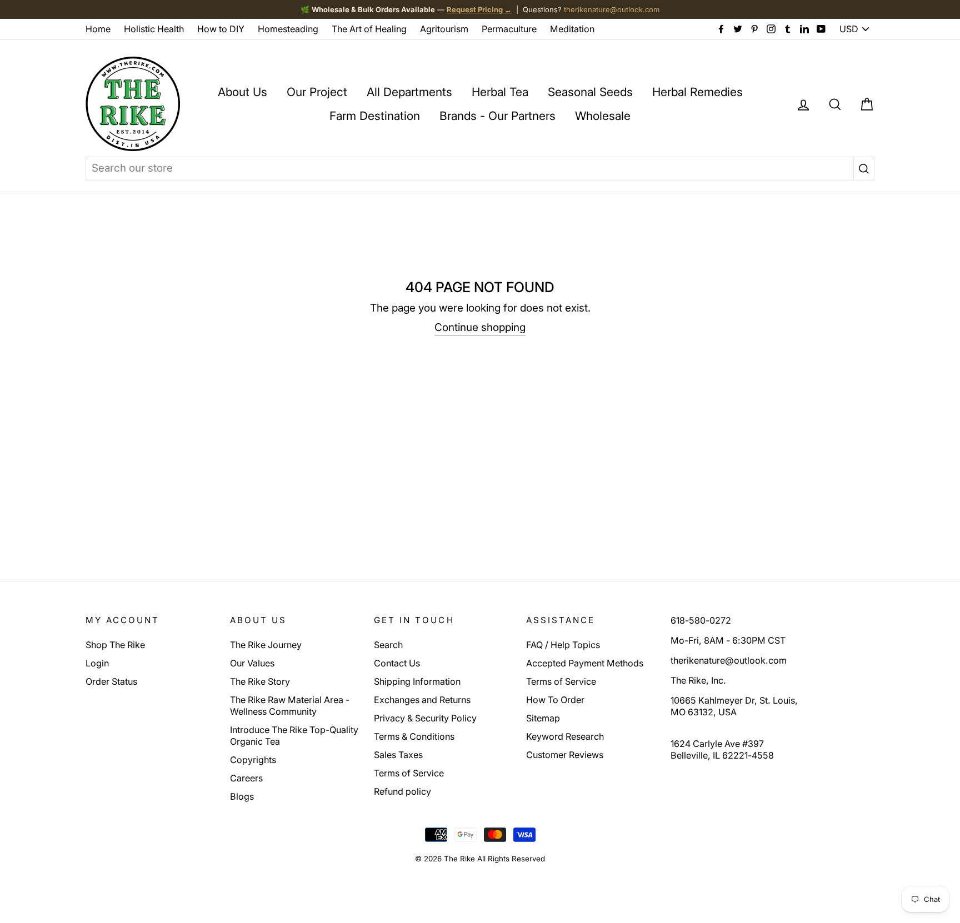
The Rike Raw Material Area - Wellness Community (289, 705)
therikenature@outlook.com (611, 9)
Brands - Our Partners (497, 116)
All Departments (409, 92)
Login (97, 663)
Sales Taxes (398, 754)
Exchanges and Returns (422, 699)
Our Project (317, 92)
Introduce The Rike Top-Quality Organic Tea (294, 735)
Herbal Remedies (697, 92)
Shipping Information (417, 681)
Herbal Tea (500, 92)
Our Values (252, 663)
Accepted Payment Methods (584, 663)
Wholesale (603, 116)
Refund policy (402, 791)
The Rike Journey (266, 644)
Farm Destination (374, 116)
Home (98, 28)
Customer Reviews (564, 754)
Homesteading (288, 28)
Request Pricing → (479, 9)
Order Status (111, 681)
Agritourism (444, 28)
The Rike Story (260, 681)
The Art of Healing (369, 28)
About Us (242, 92)
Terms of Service (409, 773)
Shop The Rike (115, 644)
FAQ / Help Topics (563, 644)
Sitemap (543, 718)
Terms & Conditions (414, 736)
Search (388, 644)
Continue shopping (480, 327)
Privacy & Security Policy (425, 718)
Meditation (572, 28)
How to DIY (220, 28)
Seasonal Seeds (590, 92)
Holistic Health (154, 28)
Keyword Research (565, 736)
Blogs (242, 796)
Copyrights (253, 759)
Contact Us (397, 663)
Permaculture (509, 28)
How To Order (555, 699)
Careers (246, 778)
